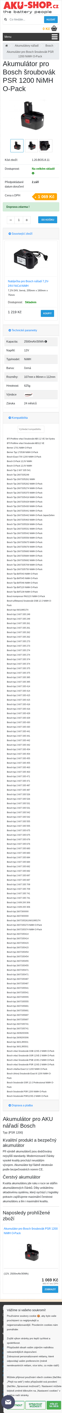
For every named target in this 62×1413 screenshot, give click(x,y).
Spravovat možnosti (35, 1405)
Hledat (50, 19)
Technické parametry (24, 330)
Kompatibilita (19, 417)
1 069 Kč (46, 196)
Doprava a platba (22, 1105)
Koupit (47, 313)
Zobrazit (50, 1289)
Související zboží (21, 233)
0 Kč (46, 29)
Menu (7, 36)
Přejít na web (53, 1405)
